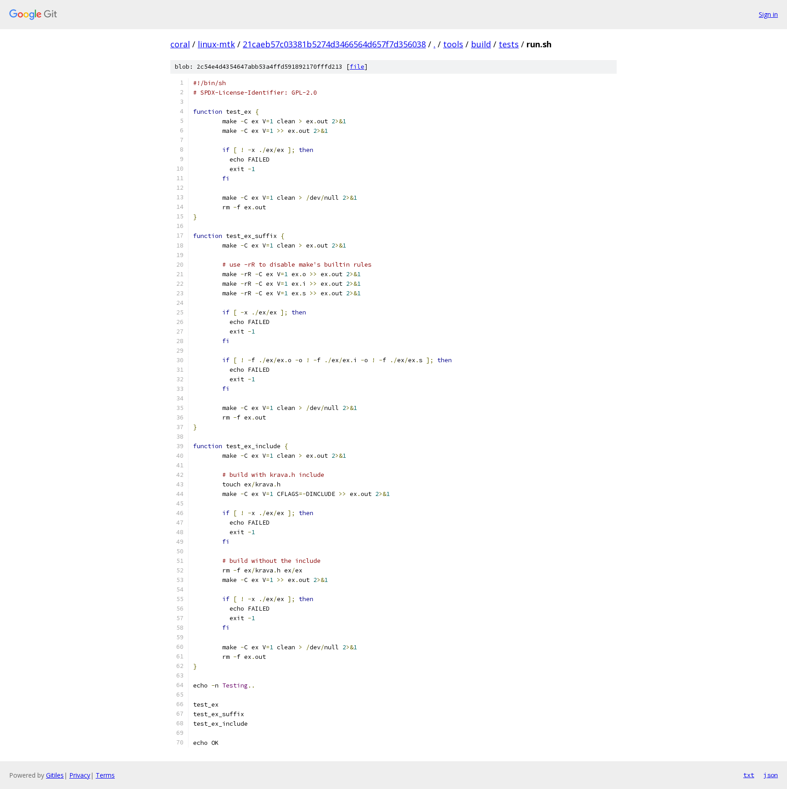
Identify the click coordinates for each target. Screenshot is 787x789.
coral (180, 44)
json (770, 775)
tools (453, 44)
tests (509, 44)
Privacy (79, 775)
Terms (105, 775)
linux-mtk (216, 44)
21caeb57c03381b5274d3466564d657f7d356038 (334, 44)
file (357, 67)
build (481, 44)
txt (748, 775)
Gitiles (55, 775)
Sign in (768, 14)
